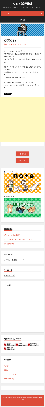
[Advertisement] (22, 119)
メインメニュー (7, 13)
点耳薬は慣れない (10, 244)
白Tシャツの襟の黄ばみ (12, 235)
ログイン (7, 366)
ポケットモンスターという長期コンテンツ (18, 239)
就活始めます (10, 40)
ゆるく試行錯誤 (22, 3)
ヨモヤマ (14, 44)
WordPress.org (9, 379)
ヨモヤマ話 (23, 44)
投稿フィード (8, 370)
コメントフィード (10, 374)
